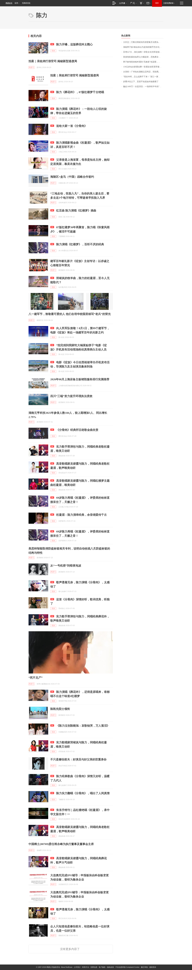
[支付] (141, 3)
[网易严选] (133, 3)
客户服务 (102, 967)
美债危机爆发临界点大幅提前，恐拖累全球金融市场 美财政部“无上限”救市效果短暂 (143, 57)
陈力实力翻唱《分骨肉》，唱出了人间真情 (83, 793)
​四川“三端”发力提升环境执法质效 (71, 396)
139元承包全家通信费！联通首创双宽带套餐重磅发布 (143, 67)
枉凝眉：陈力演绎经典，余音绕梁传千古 (81, 514)
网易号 (31, 67)
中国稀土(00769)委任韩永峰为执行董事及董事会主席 (61, 844)
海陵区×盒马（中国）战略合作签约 (72, 176)
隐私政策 (110, 967)
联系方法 (85, 967)
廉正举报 (144, 967)
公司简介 (77, 967)
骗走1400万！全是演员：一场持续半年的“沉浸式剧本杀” (143, 86)
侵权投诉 (152, 967)
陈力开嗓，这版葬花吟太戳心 (74, 44)
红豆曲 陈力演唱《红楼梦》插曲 (76, 210)
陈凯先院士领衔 (60, 708)
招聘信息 (94, 967)
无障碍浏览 (26, 3)
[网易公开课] (123, 3)
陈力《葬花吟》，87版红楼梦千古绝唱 (80, 92)
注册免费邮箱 (168, 3)
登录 (157, 3)
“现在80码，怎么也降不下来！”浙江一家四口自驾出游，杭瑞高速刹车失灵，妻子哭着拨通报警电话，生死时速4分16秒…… (143, 77)
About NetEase (66, 967)
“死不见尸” (36, 677)
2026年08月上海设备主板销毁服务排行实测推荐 (79, 379)
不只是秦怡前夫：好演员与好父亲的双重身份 (78, 759)
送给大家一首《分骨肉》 (71, 125)
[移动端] (114, 3)
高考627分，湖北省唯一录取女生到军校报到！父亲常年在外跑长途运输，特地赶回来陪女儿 (143, 52)
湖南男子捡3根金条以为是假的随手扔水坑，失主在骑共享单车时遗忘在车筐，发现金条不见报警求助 (143, 47)
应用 (16, 3)
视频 (53, 51)
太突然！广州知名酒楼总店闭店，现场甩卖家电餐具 (143, 72)
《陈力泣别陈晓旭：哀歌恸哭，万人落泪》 (83, 725)
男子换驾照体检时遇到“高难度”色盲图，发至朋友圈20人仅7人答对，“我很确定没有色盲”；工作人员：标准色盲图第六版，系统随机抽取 (143, 62)
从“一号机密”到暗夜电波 (65, 565)
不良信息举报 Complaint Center (127, 967)
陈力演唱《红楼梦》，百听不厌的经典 (80, 244)
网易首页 (9, 3)
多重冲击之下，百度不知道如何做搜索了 (141, 82)
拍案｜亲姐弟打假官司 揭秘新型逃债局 (53, 61)
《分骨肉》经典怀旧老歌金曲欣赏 (77, 429)
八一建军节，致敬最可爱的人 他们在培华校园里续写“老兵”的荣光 (70, 313)
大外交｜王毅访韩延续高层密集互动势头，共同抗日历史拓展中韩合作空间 (143, 42)
